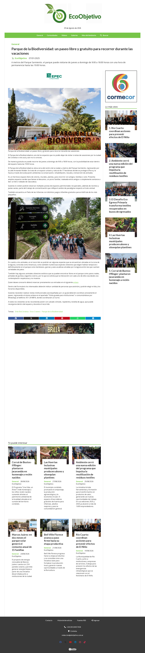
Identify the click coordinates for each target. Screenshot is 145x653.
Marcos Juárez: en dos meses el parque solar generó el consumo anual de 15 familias (22, 542)
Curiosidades (52, 35)
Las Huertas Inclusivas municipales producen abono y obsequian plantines (54, 470)
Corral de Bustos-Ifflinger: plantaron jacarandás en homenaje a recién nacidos (22, 470)
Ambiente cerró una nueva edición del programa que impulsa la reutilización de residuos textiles (86, 470)
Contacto (48, 620)
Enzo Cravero (35, 311)
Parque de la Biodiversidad (52, 311)
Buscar (105, 35)
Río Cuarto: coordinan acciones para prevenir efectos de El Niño (85, 540)
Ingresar (96, 620)
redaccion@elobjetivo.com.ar (72, 635)
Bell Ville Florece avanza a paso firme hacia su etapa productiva (53, 539)
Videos (64, 35)
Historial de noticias (64, 620)
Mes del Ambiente (89, 35)
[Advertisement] (54, 355)
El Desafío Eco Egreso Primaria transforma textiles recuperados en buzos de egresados (120, 205)
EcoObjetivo (21, 58)
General (40, 35)
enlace (75, 282)
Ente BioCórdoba (22, 311)
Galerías (74, 35)
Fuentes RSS (81, 620)
